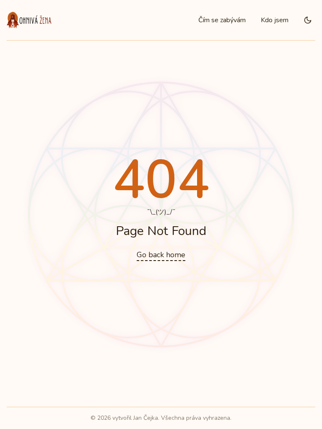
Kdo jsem (274, 20)
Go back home (161, 255)
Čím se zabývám (222, 20)
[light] (307, 20)
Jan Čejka (145, 418)
